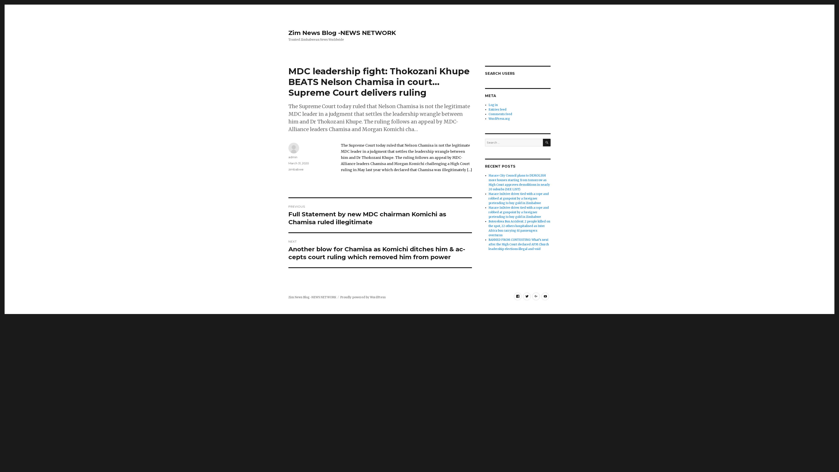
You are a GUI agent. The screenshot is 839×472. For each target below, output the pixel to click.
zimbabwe (295, 169)
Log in (493, 105)
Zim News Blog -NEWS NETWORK (342, 32)
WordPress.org (499, 119)
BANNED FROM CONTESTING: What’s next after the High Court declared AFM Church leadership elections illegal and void (519, 244)
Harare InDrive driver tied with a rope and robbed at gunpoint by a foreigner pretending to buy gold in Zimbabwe (519, 198)
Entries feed (497, 109)
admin (292, 157)
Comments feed (500, 114)
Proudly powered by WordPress (363, 297)
